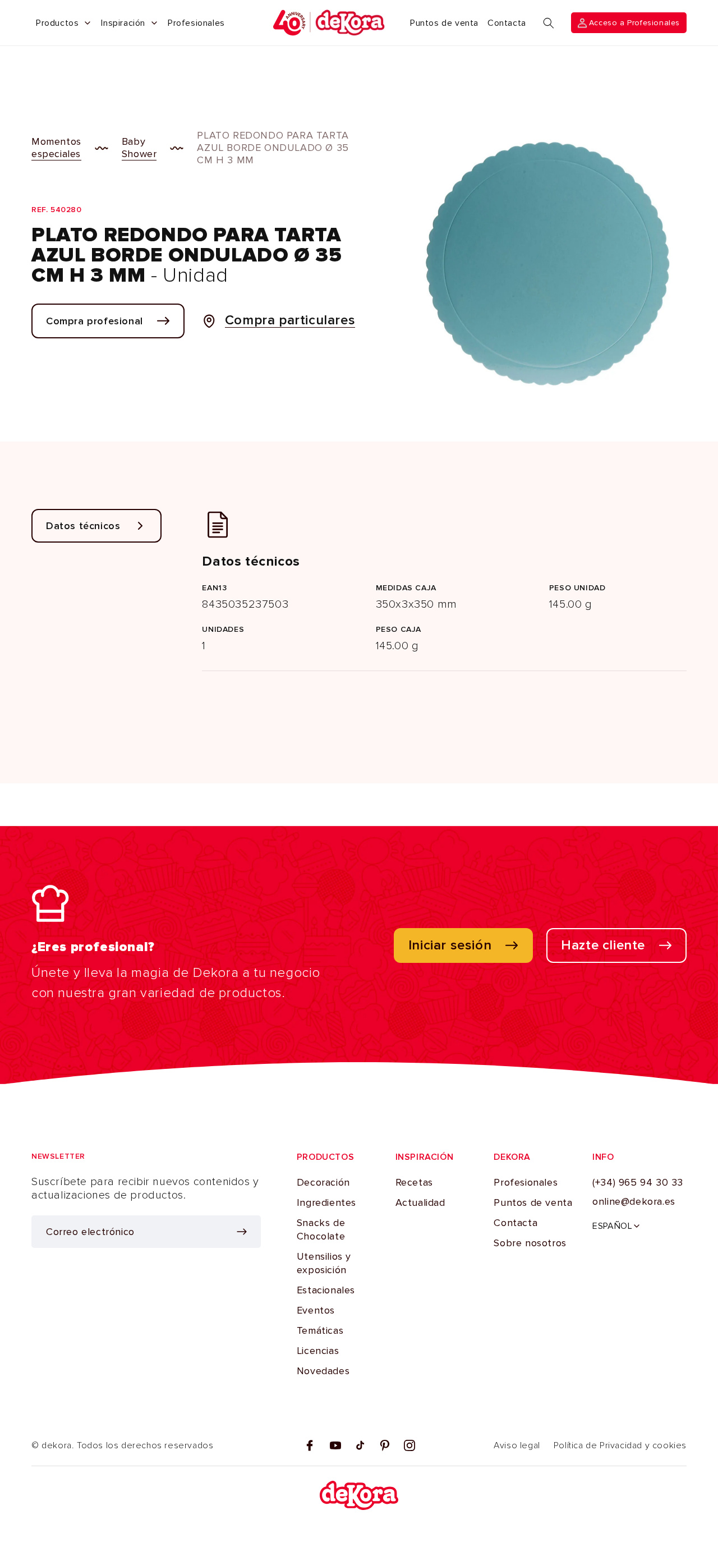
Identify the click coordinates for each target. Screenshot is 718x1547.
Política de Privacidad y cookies (620, 1445)
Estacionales (326, 1290)
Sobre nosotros (530, 1243)
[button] (549, 23)
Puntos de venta (533, 1202)
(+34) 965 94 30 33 (637, 1182)
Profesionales (526, 1182)
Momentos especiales (56, 147)
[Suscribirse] (241, 1231)
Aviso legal (517, 1445)
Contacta (515, 1223)
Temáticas (320, 1330)
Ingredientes (326, 1202)
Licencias (318, 1350)
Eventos (316, 1310)
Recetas (414, 1182)
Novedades (323, 1371)
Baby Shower (139, 147)
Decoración (323, 1182)
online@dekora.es (633, 1201)
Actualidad (420, 1202)
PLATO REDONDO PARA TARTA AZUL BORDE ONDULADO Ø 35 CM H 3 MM (272, 147)
